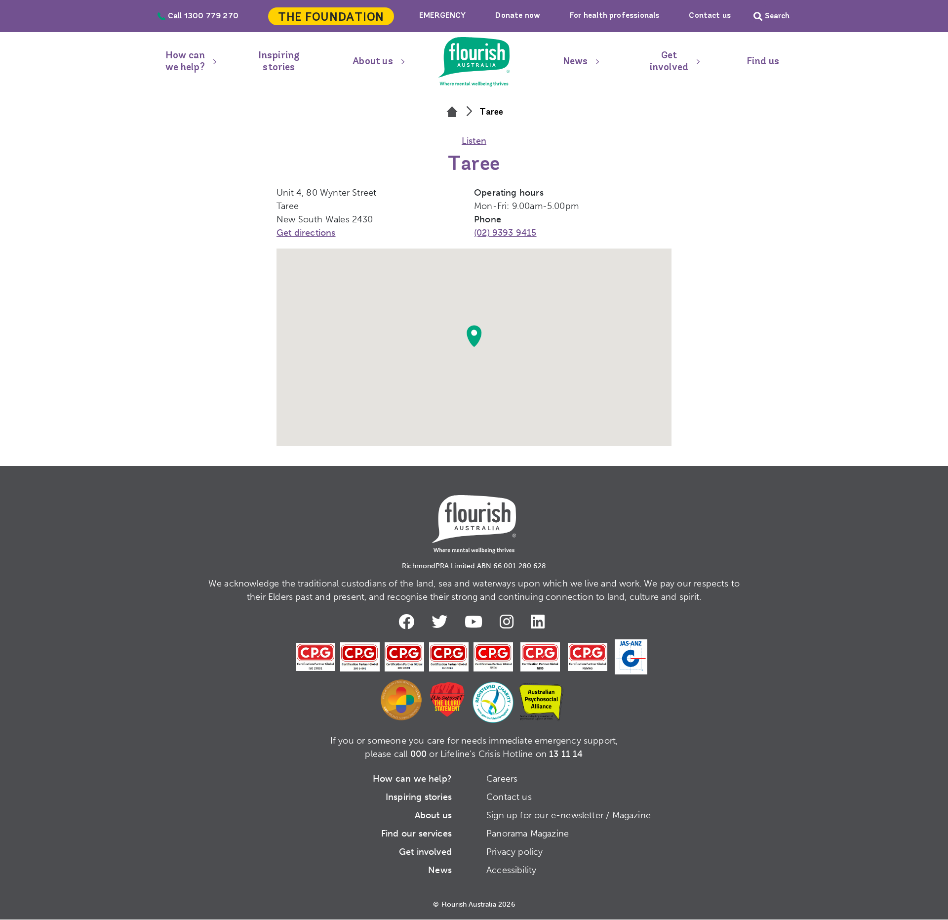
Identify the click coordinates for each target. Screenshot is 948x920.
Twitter (442, 621)
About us (373, 62)
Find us (763, 62)
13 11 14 (566, 754)
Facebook (408, 621)
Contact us (710, 16)
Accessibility (511, 870)
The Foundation (331, 18)
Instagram (509, 621)
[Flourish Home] (474, 516)
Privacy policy (514, 851)
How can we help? (185, 62)
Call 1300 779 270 (203, 16)
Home (474, 61)
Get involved (669, 62)
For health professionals (614, 16)
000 (418, 754)
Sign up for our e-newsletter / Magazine (568, 815)
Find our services (416, 833)
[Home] (452, 112)
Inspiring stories (279, 62)
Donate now (517, 16)
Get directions (306, 232)
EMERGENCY (442, 16)
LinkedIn (540, 621)
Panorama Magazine (527, 833)
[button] (474, 336)
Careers (501, 778)
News (575, 62)
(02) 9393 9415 (505, 232)
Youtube (476, 621)
